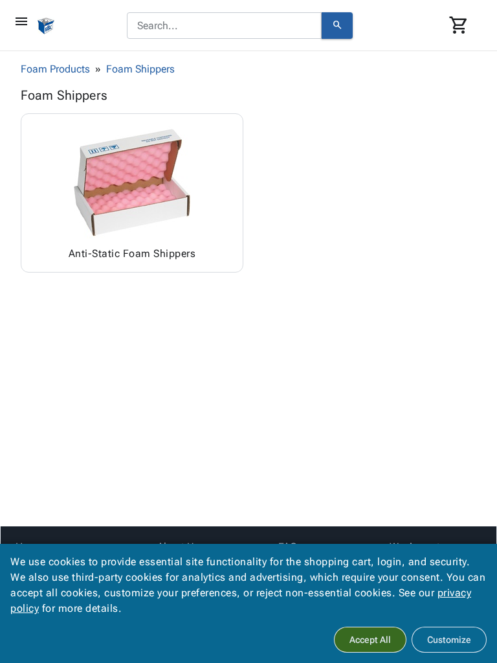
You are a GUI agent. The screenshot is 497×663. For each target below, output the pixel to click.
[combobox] (224, 26)
